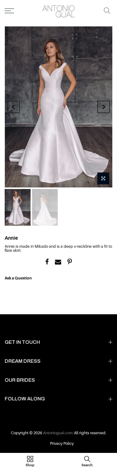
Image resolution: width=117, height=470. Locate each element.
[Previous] (13, 107)
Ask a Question (18, 278)
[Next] (103, 107)
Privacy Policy (62, 443)
